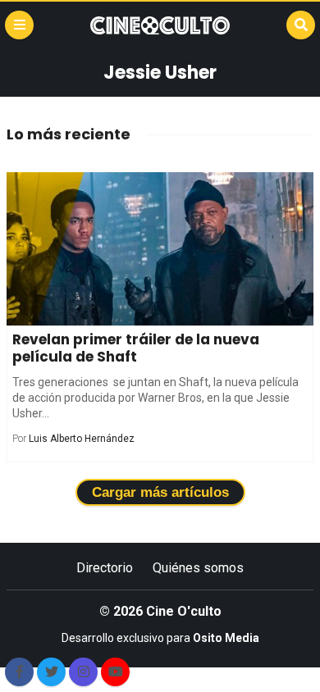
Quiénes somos (198, 568)
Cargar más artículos (160, 492)
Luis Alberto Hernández (82, 438)
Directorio (104, 568)
